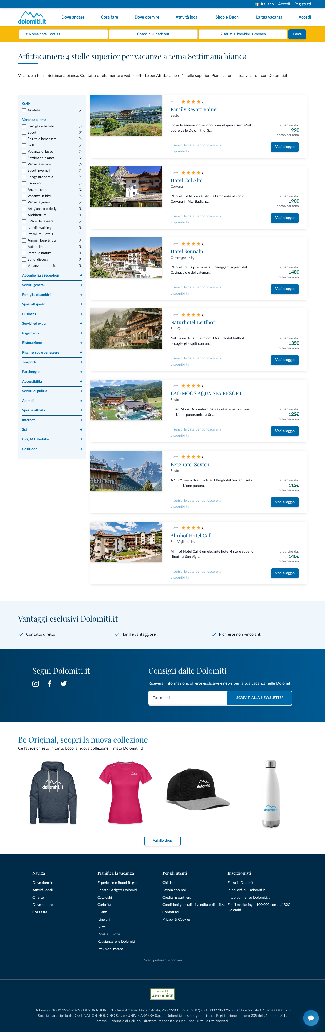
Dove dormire (147, 17)
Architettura (37, 215)
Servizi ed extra (52, 323)
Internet (52, 420)
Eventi (102, 912)
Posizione (52, 449)
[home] (33, 17)
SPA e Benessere (40, 221)
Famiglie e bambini (52, 295)
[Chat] (311, 1018)
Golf (31, 145)
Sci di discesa (38, 259)
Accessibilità (52, 381)
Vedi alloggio (285, 147)
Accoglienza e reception (52, 275)
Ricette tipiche (109, 934)
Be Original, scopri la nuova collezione (83, 739)
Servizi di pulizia (52, 391)
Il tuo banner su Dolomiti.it (249, 897)
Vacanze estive (39, 164)
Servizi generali (52, 285)
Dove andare (73, 17)
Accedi (284, 4)
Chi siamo (170, 883)
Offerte (38, 897)
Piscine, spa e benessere (52, 352)
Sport (32, 132)
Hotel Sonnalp (187, 251)
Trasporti (52, 362)
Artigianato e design (43, 209)
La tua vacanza (269, 17)
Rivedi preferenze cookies (162, 960)
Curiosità (104, 905)
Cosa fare (109, 17)
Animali (52, 401)
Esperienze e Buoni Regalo (118, 883)
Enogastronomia (40, 177)
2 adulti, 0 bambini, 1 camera (243, 34)
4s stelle (34, 110)
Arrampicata (37, 190)
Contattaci (170, 912)
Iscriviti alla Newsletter (259, 698)
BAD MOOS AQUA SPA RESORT (206, 393)
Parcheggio (52, 372)
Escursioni (35, 183)
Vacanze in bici (39, 196)
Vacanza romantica (42, 266)
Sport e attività (52, 410)
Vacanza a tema (52, 120)
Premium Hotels (40, 234)
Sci (52, 430)
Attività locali (187, 17)
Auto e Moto (38, 247)
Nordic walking (39, 228)
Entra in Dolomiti (241, 883)
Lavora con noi (174, 890)
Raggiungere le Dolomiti (116, 941)
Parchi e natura (39, 253)
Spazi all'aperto (52, 304)
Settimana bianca (41, 158)
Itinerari (104, 919)
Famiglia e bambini (42, 126)
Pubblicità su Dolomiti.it (246, 890)
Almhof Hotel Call (191, 535)
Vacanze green (39, 202)
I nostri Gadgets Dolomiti (117, 890)
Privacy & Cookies (176, 919)
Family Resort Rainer (195, 109)
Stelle (52, 104)
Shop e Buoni (228, 17)
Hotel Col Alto (187, 180)
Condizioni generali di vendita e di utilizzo (194, 905)
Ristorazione (52, 343)
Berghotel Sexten (190, 464)
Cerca (297, 34)
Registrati (302, 4)
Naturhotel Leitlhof (193, 322)
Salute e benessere (42, 139)
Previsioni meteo (110, 949)
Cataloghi (105, 897)
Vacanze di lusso (40, 151)
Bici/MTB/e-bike (52, 439)
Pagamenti (52, 333)
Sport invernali (39, 171)
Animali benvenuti (42, 240)
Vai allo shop (162, 840)
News (102, 927)
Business (52, 314)
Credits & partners (176, 897)
